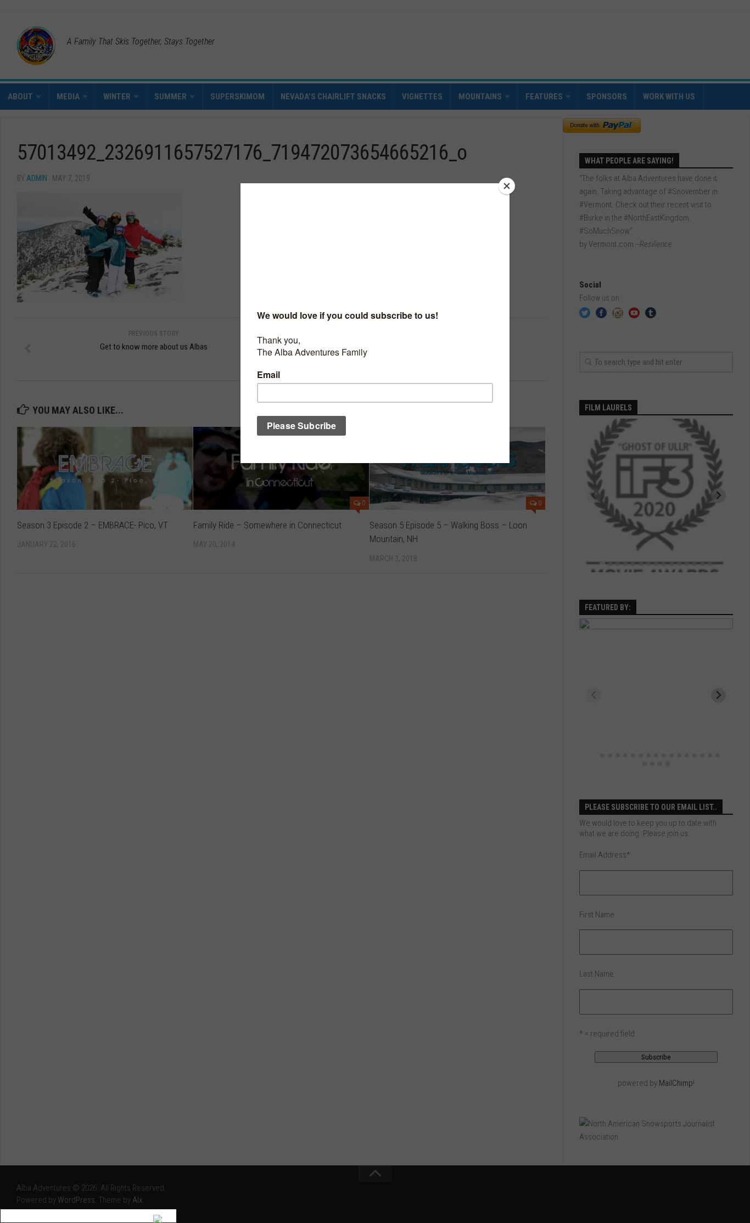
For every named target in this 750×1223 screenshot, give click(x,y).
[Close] (507, 186)
